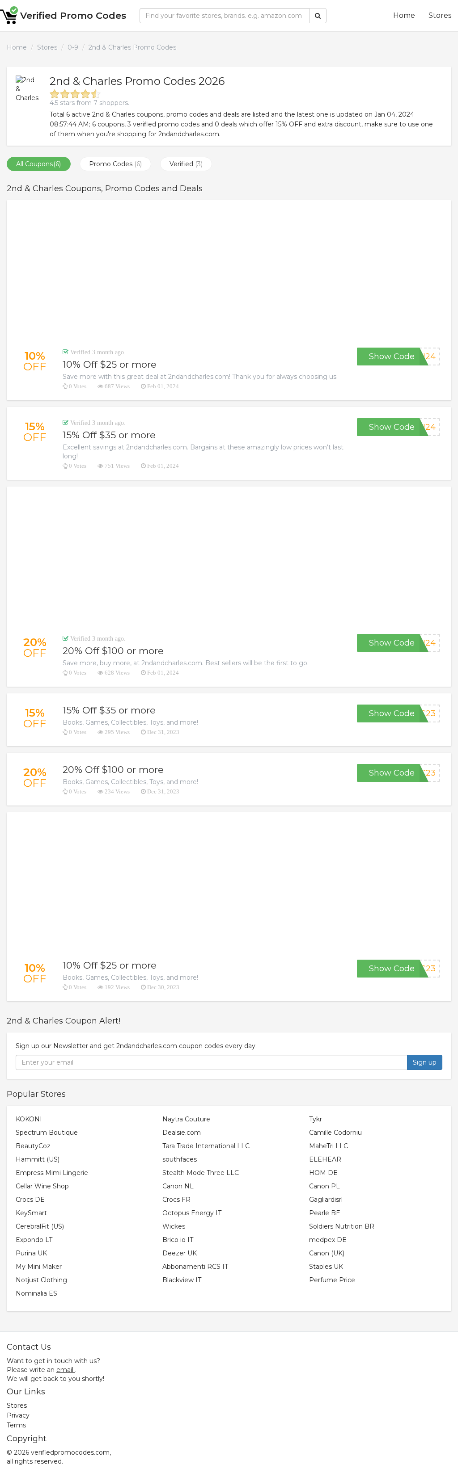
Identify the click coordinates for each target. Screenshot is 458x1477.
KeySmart (31, 1213)
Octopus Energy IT (191, 1213)
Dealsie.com (181, 1133)
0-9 (73, 47)
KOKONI (29, 1119)
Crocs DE (30, 1200)
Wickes (173, 1226)
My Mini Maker (39, 1267)
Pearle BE (324, 1213)
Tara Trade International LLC (206, 1146)
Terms (16, 1425)
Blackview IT (181, 1280)
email (64, 1370)
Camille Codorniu (335, 1133)
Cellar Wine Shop (42, 1186)
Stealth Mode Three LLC (200, 1173)
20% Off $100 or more (113, 650)
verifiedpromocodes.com (70, 1452)
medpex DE (328, 1240)
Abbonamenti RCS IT (195, 1267)
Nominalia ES (36, 1293)
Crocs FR (176, 1200)
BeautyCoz (33, 1146)
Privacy (18, 1415)
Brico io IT (177, 1240)
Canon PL (324, 1186)
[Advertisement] (229, 273)
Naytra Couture (186, 1119)
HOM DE (323, 1173)
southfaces (179, 1159)
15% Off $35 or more (109, 435)
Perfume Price (332, 1280)
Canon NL (178, 1186)
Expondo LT (34, 1240)
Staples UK (326, 1267)
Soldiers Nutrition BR (341, 1226)
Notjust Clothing (41, 1280)
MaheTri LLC (328, 1146)
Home (404, 15)
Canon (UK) (326, 1253)
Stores (439, 15)
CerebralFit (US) (40, 1226)
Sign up (425, 1062)
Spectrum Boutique (47, 1133)
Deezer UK (179, 1253)
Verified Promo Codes (73, 15)
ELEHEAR (325, 1159)
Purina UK (31, 1253)
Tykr (315, 1119)
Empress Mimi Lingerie (52, 1173)
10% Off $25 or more (110, 364)
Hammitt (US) (37, 1159)
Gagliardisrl (326, 1200)
